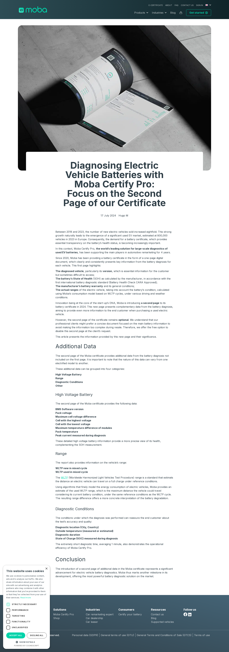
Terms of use (202, 635)
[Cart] (180, 12)
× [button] (46, 569)
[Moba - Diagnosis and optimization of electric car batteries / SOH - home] (33, 9)
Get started (196, 12)
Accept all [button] (15, 635)
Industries (157, 12)
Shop (56, 618)
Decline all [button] (36, 635)
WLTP (64, 477)
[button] (26, 642)
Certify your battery (130, 614)
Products (139, 12)
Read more (25, 597)
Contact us (187, 5)
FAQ (176, 5)
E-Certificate (156, 5)
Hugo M (123, 215)
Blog (173, 12)
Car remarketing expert (99, 614)
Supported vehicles (162, 621)
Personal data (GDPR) (85, 635)
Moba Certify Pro (63, 614)
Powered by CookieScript (26, 646)
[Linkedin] (189, 614)
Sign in (199, 5)
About (168, 5)
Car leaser (92, 621)
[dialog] (26, 607)
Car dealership (94, 618)
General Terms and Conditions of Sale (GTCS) (164, 635)
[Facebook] (185, 614)
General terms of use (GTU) (117, 635)
